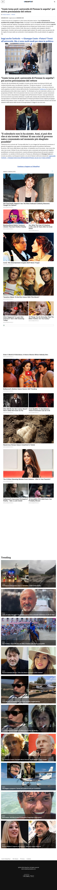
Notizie (13, 14)
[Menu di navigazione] (3, 1)
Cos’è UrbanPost (5, 859)
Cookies (29, 859)
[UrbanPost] (28, 1)
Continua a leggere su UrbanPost (28, 166)
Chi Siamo (15, 859)
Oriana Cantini (6, 14)
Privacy (22, 859)
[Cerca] (54, 1)
